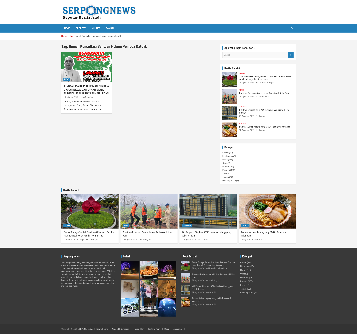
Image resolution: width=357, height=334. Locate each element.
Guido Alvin (261, 116)
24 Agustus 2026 (246, 82)
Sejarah (225, 173)
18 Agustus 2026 (246, 130)
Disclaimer (177, 329)
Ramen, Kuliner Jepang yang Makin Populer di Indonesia (264, 126)
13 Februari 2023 (70, 97)
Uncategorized (229, 180)
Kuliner (96, 28)
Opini (224, 163)
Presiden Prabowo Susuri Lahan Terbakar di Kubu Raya (264, 93)
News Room (102, 329)
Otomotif (226, 166)
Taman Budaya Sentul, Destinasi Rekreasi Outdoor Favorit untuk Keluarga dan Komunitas (265, 78)
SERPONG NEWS (85, 329)
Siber (166, 329)
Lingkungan (227, 156)
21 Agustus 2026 (246, 116)
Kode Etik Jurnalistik (121, 329)
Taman (110, 28)
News (67, 28)
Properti (81, 28)
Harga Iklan (139, 329)
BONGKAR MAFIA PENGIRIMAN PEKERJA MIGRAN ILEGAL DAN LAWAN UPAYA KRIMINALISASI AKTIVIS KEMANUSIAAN (86, 89)
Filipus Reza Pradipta (265, 82)
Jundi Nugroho (86, 97)
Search (291, 55)
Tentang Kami (154, 329)
